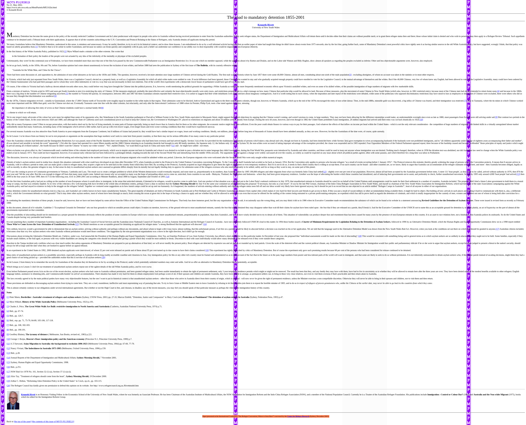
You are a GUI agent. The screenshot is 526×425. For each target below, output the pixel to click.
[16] (205, 224)
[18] (360, 236)
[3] (350, 75)
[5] (67, 93)
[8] (102, 108)
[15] (77, 224)
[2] (65, 51)
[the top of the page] (22, 421)
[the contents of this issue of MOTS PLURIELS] (53, 421)
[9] (496, 117)
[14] (167, 176)
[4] (498, 91)
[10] (421, 119)
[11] (173, 145)
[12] (324, 172)
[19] (207, 250)
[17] (497, 229)
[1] (36, 47)
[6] (55, 96)
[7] (465, 101)
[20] (103, 257)
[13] (518, 174)
